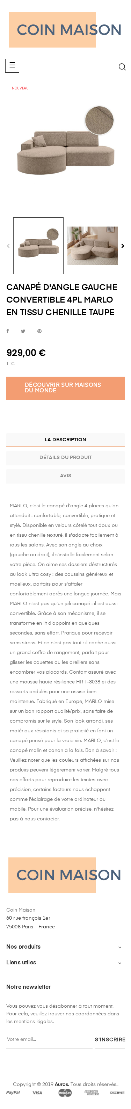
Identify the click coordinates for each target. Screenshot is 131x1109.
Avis (65, 475)
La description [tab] (65, 439)
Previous (8, 245)
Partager (7, 332)
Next (122, 245)
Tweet (23, 332)
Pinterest (39, 332)
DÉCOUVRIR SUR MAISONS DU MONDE (63, 388)
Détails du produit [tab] (65, 457)
